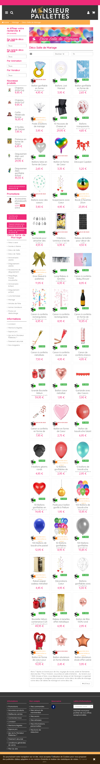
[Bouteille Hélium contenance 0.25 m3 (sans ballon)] (39, 602)
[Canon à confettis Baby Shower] (83, 259)
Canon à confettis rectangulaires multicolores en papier (39, 318)
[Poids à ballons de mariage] (39, 107)
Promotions (13, 193)
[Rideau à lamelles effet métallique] (61, 602)
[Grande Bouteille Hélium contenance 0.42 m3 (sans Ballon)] (39, 374)
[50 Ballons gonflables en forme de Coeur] (39, 488)
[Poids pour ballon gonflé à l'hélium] (61, 488)
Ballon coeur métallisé (61, 391)
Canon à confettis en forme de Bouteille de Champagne (82, 318)
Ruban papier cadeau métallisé (39, 582)
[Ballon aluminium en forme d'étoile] (61, 641)
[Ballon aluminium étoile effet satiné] (83, 641)
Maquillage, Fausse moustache (13, 278)
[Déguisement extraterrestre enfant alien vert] (10, 155)
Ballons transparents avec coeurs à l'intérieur (83, 127)
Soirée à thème (14, 246)
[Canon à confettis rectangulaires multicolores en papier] (39, 298)
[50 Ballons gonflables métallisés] (61, 526)
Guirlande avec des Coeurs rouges (83, 393)
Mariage (11, 300)
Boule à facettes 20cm (83, 201)
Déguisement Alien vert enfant (21, 156)
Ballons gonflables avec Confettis (83, 584)
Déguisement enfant (13, 291)
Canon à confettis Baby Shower (82, 277)
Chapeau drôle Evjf (19, 101)
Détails (86, 684)
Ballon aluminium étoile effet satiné (82, 658)
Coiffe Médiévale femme (20, 114)
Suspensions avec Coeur (61, 201)
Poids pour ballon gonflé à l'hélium (61, 506)
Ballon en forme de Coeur (61, 163)
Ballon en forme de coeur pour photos (39, 660)
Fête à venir (13, 242)
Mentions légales (15, 328)
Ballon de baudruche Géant (82, 430)
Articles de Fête (14, 303)
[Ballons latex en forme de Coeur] (39, 145)
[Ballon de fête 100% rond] (83, 602)
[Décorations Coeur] (61, 564)
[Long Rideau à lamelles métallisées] (61, 259)
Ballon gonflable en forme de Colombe (83, 88)
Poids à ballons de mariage (39, 125)
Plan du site (13, 749)
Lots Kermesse (14, 296)
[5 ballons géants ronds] (39, 450)
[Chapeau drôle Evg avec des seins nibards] (10, 89)
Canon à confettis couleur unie (61, 353)
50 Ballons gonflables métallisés (61, 545)
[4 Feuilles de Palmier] (10, 128)
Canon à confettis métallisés (39, 353)
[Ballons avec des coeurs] (39, 183)
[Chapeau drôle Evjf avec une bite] (10, 102)
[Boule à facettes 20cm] (83, 183)
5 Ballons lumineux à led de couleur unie (61, 241)
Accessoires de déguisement (14, 271)
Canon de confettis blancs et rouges (82, 355)
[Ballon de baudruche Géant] (83, 412)
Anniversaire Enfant (13, 285)
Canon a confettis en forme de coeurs (39, 431)
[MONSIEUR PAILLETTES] (50, 13)
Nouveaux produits (12, 82)
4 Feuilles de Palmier (20, 128)
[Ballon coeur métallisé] (61, 374)
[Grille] (31, 54)
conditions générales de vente (17, 744)
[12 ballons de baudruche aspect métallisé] (83, 450)
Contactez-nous (14, 718)
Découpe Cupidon (82, 162)
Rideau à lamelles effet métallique (61, 620)
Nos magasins (14, 345)
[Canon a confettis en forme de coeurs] (39, 412)
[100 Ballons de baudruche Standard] (83, 488)
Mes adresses (36, 720)
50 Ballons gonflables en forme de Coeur (39, 507)
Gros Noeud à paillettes (39, 277)
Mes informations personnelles (38, 725)
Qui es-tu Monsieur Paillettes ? (16, 336)
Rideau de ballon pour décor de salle (83, 241)
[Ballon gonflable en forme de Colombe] (83, 69)
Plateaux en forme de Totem (20, 141)
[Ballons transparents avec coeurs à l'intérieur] (83, 107)
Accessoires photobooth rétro (21, 201)
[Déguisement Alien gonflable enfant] (10, 170)
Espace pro (12, 331)
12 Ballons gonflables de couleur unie (61, 469)
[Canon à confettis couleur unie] (61, 336)
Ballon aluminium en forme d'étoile (61, 658)
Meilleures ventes (15, 714)
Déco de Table (14, 254)
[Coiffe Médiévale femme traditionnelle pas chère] (10, 114)
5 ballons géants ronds (39, 468)
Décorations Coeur (61, 582)
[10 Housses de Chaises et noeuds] (61, 107)
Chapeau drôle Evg (19, 89)
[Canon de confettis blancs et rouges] (83, 336)
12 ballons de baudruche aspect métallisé (83, 469)
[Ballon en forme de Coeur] (61, 145)
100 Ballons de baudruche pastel (39, 544)
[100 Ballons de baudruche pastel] (39, 526)
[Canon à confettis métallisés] (39, 336)
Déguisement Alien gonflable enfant (21, 172)
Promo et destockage (13, 312)
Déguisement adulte (13, 265)
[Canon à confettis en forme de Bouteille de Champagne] (83, 298)
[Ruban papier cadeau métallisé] (39, 564)
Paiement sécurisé (15, 341)
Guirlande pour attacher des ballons (39, 241)
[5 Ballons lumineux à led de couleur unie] (61, 221)
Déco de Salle (14, 250)
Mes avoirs (35, 716)
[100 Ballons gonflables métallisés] (83, 526)
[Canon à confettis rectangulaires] (61, 298)
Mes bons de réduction (36, 731)
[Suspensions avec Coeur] (61, 183)
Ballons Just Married (61, 87)
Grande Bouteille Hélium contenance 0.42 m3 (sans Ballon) (39, 394)
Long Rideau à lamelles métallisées (61, 279)
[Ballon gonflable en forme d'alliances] (39, 69)
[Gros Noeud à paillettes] (39, 259)
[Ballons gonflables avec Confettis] (83, 564)
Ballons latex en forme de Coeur (39, 163)
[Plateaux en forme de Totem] (10, 141)
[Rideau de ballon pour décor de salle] (83, 221)
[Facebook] (53, 707)
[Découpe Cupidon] (83, 145)
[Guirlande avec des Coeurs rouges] (83, 374)
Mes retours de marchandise (37, 711)
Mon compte (34, 701)
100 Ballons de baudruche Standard (83, 507)
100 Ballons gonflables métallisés (82, 545)
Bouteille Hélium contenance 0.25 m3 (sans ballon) (39, 622)
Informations (14, 318)
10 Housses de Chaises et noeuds (61, 126)
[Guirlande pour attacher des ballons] (39, 221)
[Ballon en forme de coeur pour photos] (39, 641)
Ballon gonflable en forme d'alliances (39, 88)
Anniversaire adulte (13, 259)
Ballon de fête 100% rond (83, 620)
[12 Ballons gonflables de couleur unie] (61, 450)
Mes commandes (37, 706)
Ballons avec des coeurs (39, 201)
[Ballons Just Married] (61, 69)
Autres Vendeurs (15, 307)
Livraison (12, 324)
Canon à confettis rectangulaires (61, 315)
